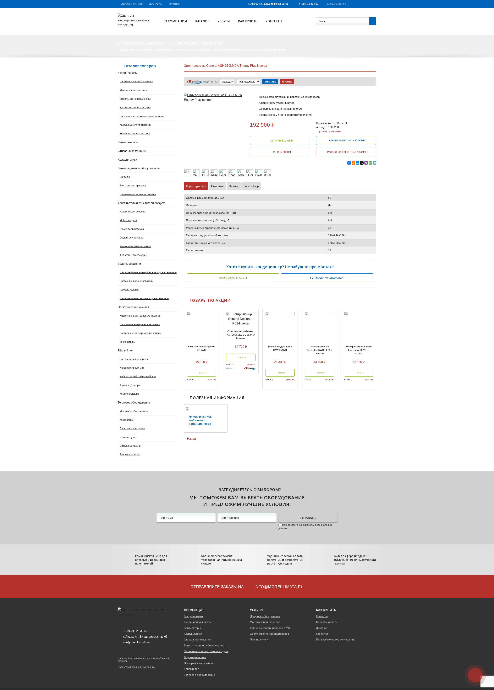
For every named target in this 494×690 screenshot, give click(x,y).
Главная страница (129, 49)
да (207, 82)
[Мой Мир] (357, 163)
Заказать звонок (336, 4)
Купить (203, 373)
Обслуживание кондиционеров (269, 633)
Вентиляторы (192, 627)
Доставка (155, 3)
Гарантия (173, 3)
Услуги (223, 21)
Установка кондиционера (327, 277)
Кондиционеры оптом (197, 621)
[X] (362, 163)
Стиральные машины (197, 639)
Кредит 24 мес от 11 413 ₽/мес (347, 140)
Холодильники (193, 633)
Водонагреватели (195, 657)
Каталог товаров (140, 65)
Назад (191, 438)
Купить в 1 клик (281, 140)
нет (216, 82)
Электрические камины (198, 663)
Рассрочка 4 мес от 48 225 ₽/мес (347, 152)
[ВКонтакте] (349, 163)
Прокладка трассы (233, 277)
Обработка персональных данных (136, 667)
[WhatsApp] (370, 163)
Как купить (247, 21)
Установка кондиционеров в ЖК (270, 627)
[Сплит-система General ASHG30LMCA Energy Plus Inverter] (214, 97)
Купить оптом (281, 152)
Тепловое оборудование (199, 674)
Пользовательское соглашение (335, 639)
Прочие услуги (259, 639)
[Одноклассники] (353, 163)
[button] (181, 418)
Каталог (202, 21)
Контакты (274, 21)
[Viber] (366, 163)
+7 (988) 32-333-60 (307, 3)
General (342, 123)
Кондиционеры (164, 49)
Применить (270, 81)
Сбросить (287, 81)
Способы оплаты (132, 3)
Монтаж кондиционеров (265, 621)
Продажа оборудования (265, 616)
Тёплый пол (191, 668)
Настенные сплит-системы (193, 49)
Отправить (308, 518)
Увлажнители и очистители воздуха (206, 651)
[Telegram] (374, 163)
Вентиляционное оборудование (204, 645)
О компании (176, 21)
